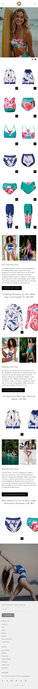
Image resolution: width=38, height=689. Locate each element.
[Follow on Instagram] (12, 681)
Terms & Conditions (7, 639)
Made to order (5, 665)
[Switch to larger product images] (32, 59)
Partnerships (5, 656)
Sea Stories (5, 668)
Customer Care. (26, 676)
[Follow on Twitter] (7, 681)
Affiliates (4, 653)
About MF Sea (5, 650)
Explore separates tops (13, 390)
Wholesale (4, 662)
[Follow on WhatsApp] (26, 681)
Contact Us (4, 624)
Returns (4, 630)
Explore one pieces (11, 288)
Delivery (4, 633)
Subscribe (8, 615)
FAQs (3, 627)
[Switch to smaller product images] (35, 59)
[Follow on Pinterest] (16, 681)
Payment (4, 636)
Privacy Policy (5, 642)
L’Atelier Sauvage (6, 659)
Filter (15, 59)
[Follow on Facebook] (3, 681)
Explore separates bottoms (14, 494)
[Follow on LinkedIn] (21, 681)
